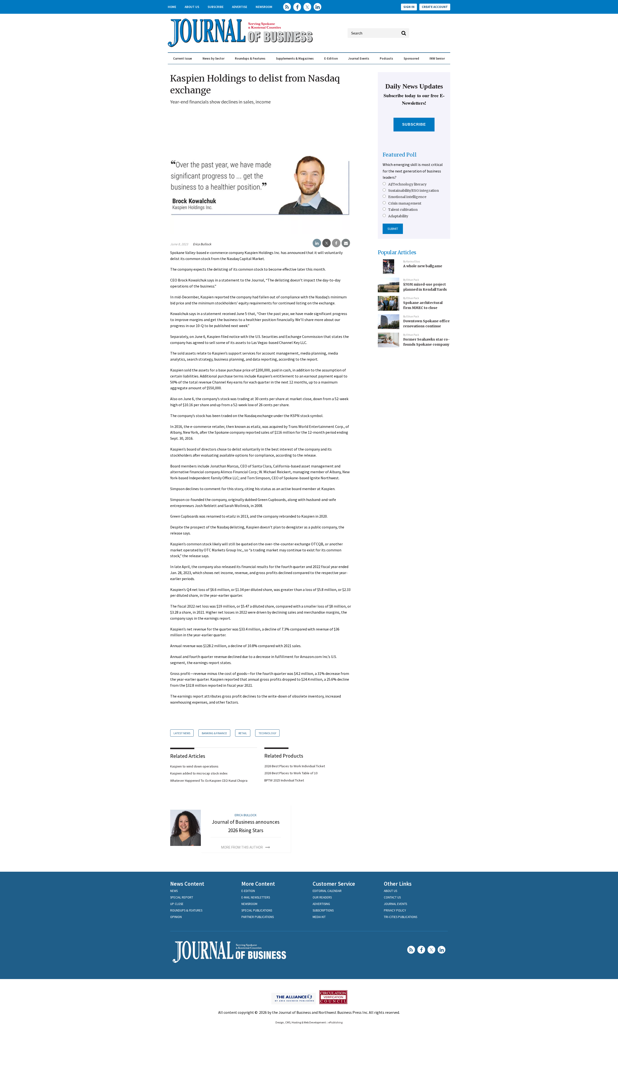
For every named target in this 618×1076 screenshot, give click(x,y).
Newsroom (264, 7)
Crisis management (404, 203)
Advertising (321, 904)
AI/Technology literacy (407, 184)
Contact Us (392, 897)
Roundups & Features (250, 58)
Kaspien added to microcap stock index (198, 773)
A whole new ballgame (422, 266)
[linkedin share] (317, 243)
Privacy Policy (395, 910)
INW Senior (437, 58)
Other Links (398, 883)
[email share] (346, 243)
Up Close (176, 904)
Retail (243, 733)
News (174, 891)
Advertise (239, 7)
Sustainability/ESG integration (413, 190)
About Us (192, 7)
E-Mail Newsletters (255, 897)
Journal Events (358, 58)
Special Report (181, 897)
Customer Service (334, 883)
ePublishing (335, 1022)
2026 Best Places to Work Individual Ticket (294, 766)
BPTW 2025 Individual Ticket (284, 780)
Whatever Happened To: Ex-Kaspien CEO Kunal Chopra (208, 780)
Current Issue (182, 58)
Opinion (176, 917)
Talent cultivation (403, 209)
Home (172, 7)
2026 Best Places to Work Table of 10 (290, 773)
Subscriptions (323, 910)
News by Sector (214, 58)
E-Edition (331, 58)
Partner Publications (257, 917)
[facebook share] (336, 243)
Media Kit (319, 917)
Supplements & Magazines (295, 58)
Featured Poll (400, 154)
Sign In (408, 7)
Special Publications (256, 910)
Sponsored (411, 58)
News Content (187, 883)
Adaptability (398, 216)
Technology (267, 733)
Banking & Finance (214, 733)
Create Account (435, 7)
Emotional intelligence (407, 197)
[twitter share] (326, 243)
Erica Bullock (202, 244)
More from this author (242, 847)
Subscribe (216, 7)
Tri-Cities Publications (400, 917)
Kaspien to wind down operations (194, 766)
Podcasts (386, 58)
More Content (258, 883)
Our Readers (322, 897)
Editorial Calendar (327, 891)
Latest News (182, 733)
